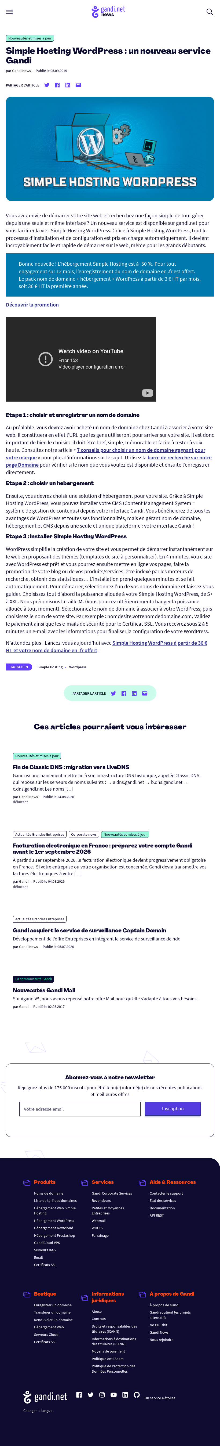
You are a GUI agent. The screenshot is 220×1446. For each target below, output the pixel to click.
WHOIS (97, 1227)
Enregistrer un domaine (53, 1305)
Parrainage (100, 1235)
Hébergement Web (49, 1327)
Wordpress (77, 667)
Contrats (99, 1318)
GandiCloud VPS (47, 1242)
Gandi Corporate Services (112, 1193)
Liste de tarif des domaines (55, 1200)
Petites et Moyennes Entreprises (108, 1211)
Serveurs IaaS (45, 1249)
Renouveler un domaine (53, 1319)
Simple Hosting (50, 667)
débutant (20, 801)
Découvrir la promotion (32, 304)
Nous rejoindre (161, 1339)
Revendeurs (101, 1200)
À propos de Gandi (164, 1305)
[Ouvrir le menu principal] (9, 12)
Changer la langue (37, 1410)
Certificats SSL (45, 1264)
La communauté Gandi (33, 978)
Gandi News (21, 70)
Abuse (97, 1311)
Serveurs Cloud (46, 1334)
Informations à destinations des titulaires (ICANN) (114, 1341)
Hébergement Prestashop (54, 1235)
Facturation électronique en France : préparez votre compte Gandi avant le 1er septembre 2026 (102, 849)
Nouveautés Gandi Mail (44, 991)
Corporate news (84, 834)
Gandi (23, 881)
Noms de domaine (48, 1193)
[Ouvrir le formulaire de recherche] (210, 12)
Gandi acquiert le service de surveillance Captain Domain (89, 931)
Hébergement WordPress (54, 1220)
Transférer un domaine (52, 1312)
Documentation (162, 1208)
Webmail (99, 1220)
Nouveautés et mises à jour (30, 38)
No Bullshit (158, 1324)
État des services (163, 1200)
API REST (157, 1215)
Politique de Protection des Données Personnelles (113, 1368)
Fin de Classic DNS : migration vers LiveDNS (71, 767)
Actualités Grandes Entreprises (39, 834)
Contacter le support (166, 1193)
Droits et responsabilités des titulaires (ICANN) (114, 1329)
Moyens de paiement (108, 1351)
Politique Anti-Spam (108, 1358)
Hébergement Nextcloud (53, 1227)
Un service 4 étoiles (160, 1397)
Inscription (173, 1108)
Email (38, 1257)
